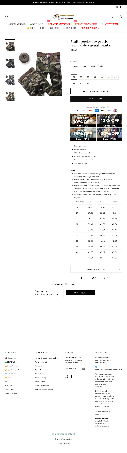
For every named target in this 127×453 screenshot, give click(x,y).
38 (109, 77)
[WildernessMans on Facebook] (71, 376)
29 (74, 77)
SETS (42, 28)
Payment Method (41, 362)
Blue (84, 66)
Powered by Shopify (63, 443)
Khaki (93, 66)
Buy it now (96, 99)
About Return (39, 374)
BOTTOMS (54, 28)
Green (75, 66)
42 (74, 83)
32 (88, 77)
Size (72, 72)
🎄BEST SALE (36, 24)
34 (95, 77)
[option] (63, 2)
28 (81, 83)
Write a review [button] (80, 292)
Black (102, 66)
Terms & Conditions (42, 385)
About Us (38, 370)
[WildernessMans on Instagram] (66, 376)
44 (88, 83)
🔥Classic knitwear (58, 24)
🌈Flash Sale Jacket (85, 24)
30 (81, 77)
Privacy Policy (40, 381)
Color (73, 62)
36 (102, 77)
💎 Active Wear (110, 24)
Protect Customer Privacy (44, 389)
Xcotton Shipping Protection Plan (46, 358)
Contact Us (39, 366)
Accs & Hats (69, 28)
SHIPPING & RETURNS (96, 269)
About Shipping (40, 378)
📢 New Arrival (17, 24)
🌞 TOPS (31, 28)
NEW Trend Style (90, 28)
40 (115, 77)
